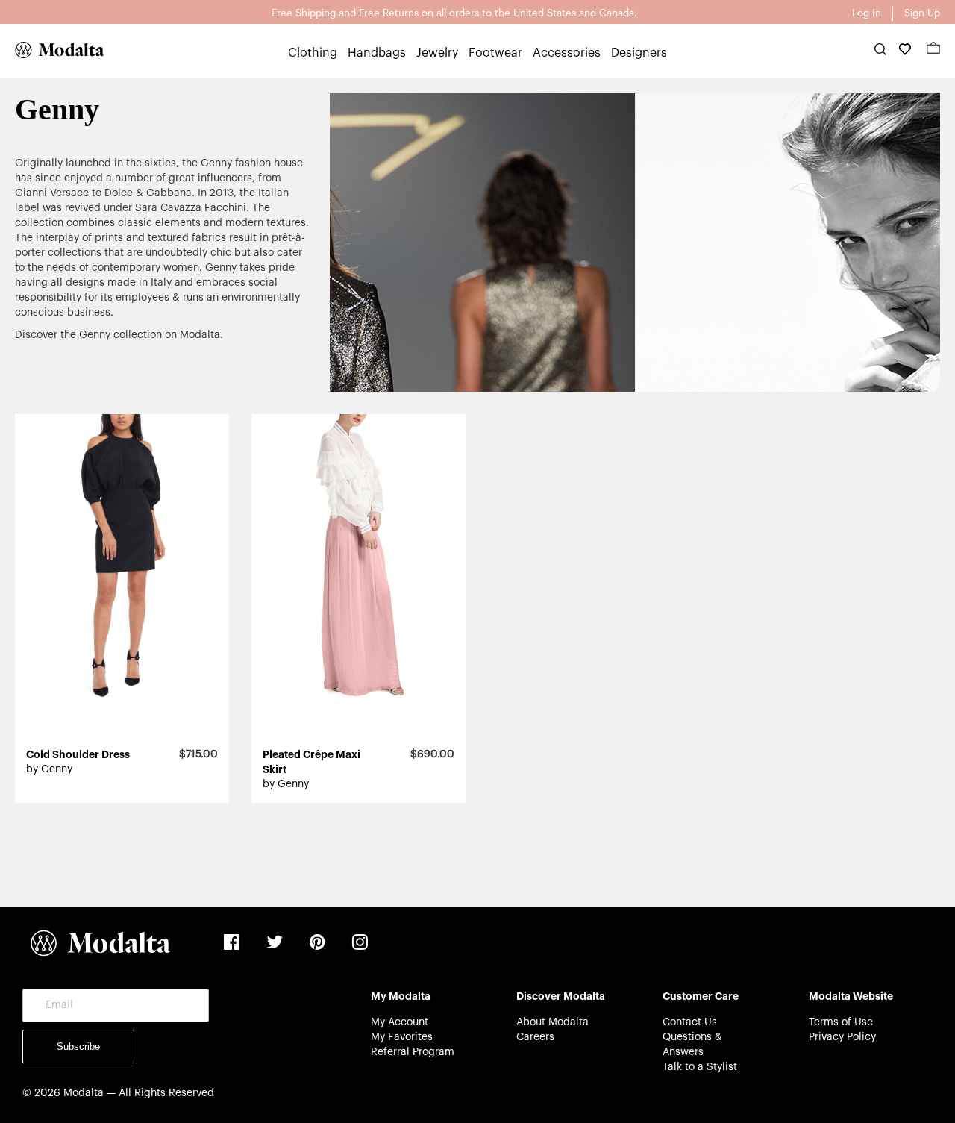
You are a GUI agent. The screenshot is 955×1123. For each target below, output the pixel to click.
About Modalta (552, 1022)
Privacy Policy (842, 1037)
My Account (399, 1022)
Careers (535, 1037)
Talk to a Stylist (700, 1067)
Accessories (567, 53)
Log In (866, 13)
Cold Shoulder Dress (78, 754)
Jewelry (437, 53)
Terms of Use (841, 1022)
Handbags (377, 53)
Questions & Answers (692, 1044)
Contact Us (690, 1022)
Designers (639, 53)
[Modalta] (52, 50)
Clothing (312, 53)
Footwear (495, 53)
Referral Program (412, 1052)
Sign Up (922, 13)
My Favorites (402, 1037)
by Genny (49, 769)
